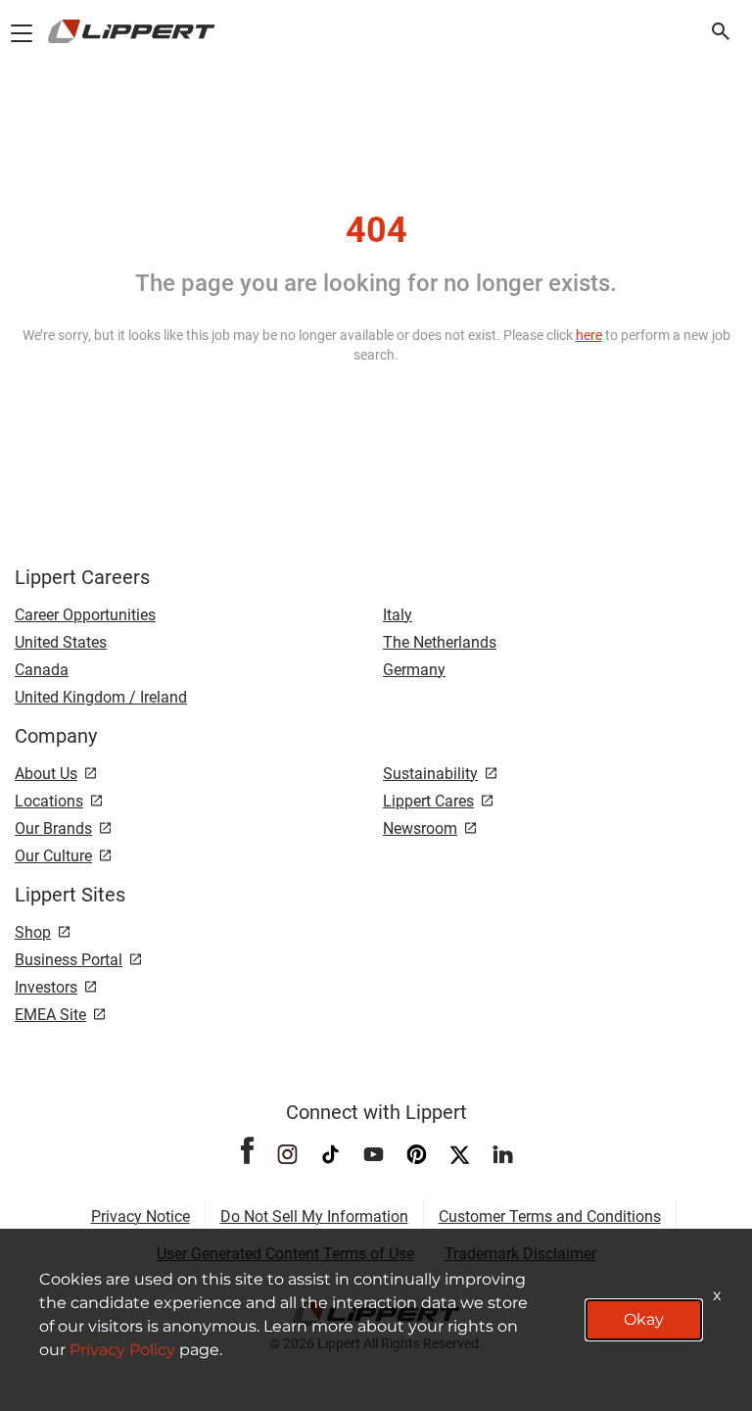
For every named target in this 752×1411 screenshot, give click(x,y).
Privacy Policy (122, 1349)
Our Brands (53, 828)
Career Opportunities (85, 615)
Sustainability (430, 773)
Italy (397, 615)
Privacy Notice (140, 1216)
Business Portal (68, 959)
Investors (46, 987)
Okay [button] (644, 1319)
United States (61, 642)
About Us (46, 773)
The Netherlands (439, 642)
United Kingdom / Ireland (101, 697)
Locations (49, 801)
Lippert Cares (428, 801)
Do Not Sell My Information (314, 1216)
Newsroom (420, 828)
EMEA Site (50, 1014)
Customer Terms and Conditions (550, 1216)
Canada (42, 669)
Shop (33, 932)
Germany (414, 669)
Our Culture (53, 856)
